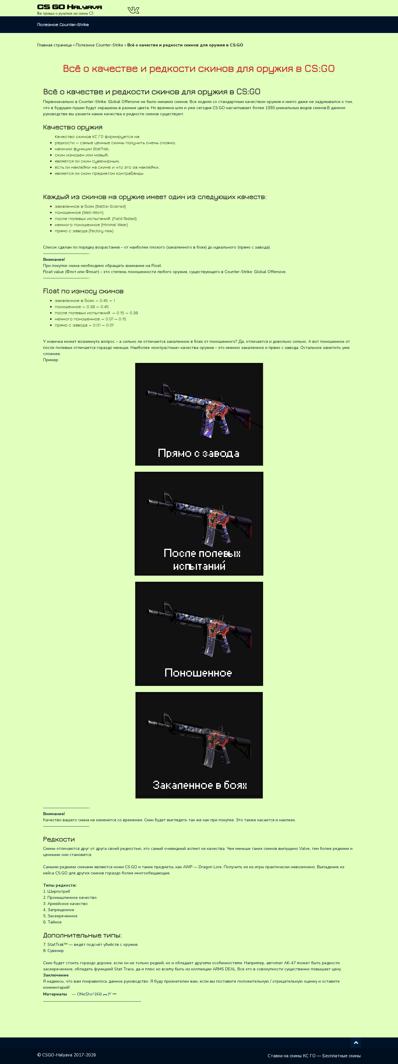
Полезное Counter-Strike (63, 24)
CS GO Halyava (69, 6)
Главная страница (54, 45)
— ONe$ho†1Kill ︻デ (90, 994)
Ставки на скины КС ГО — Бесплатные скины (314, 1056)
